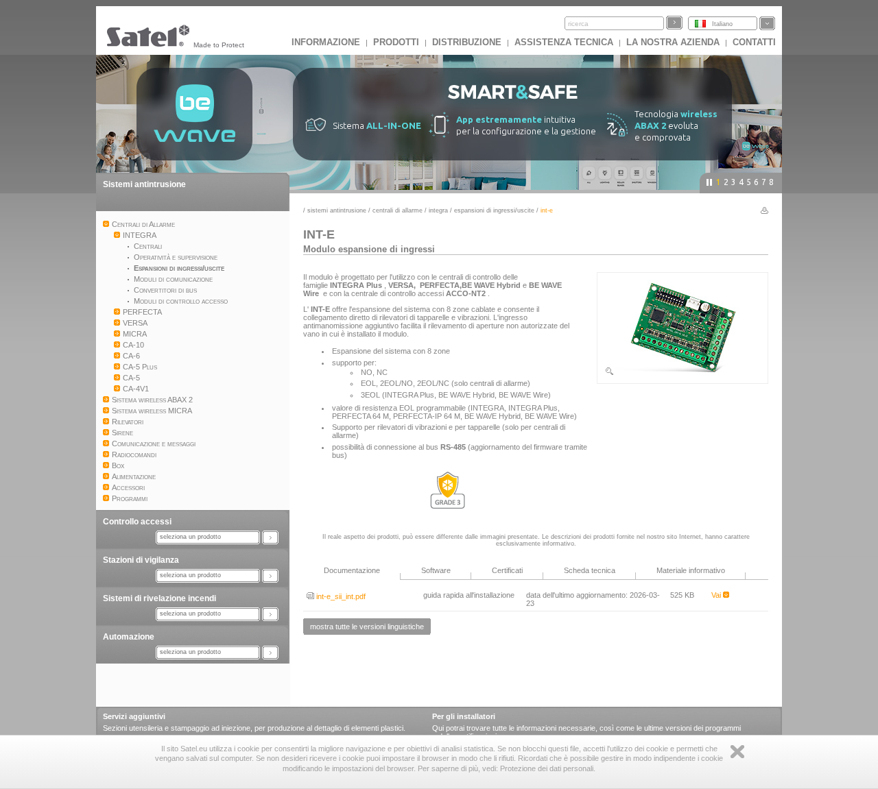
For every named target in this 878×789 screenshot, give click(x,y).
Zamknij (737, 751)
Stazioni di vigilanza (141, 560)
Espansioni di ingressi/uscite (494, 210)
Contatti (754, 42)
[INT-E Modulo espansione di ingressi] (682, 373)
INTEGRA (438, 210)
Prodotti (396, 42)
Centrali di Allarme (397, 210)
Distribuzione (466, 42)
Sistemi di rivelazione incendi (159, 598)
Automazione (128, 637)
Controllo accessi (137, 521)
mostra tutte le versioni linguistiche (367, 626)
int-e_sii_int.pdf (340, 596)
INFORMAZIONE (326, 42)
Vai (717, 595)
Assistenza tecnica (563, 42)
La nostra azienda (673, 42)
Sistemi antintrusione (144, 184)
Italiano (722, 24)
